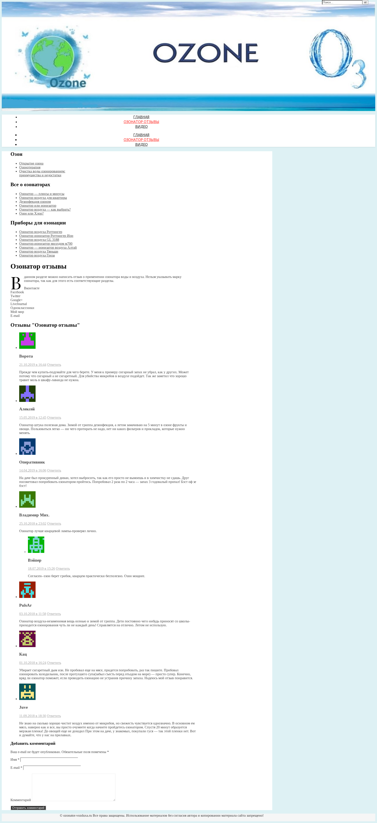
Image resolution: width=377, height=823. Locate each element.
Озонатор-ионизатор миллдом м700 (45, 243)
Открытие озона (31, 163)
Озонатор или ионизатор (37, 205)
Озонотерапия (29, 167)
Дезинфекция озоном (35, 201)
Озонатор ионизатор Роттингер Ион (46, 236)
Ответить (54, 364)
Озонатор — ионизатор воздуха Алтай (48, 247)
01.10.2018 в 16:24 (32, 663)
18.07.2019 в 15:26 (41, 568)
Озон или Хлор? (31, 213)
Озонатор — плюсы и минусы (41, 194)
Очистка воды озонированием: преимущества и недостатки (42, 173)
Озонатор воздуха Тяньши (38, 251)
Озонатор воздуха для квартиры (43, 198)
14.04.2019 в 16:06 (32, 470)
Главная (141, 117)
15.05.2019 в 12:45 (32, 417)
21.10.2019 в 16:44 (32, 364)
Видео (141, 126)
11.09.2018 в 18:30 (32, 716)
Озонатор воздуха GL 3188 (39, 239)
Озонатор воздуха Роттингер (40, 232)
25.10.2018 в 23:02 (32, 523)
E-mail (16, 767)
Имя (14, 759)
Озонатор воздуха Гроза (37, 255)
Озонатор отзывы (141, 121)
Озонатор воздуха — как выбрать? (45, 209)
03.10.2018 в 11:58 (32, 614)
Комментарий (20, 800)
